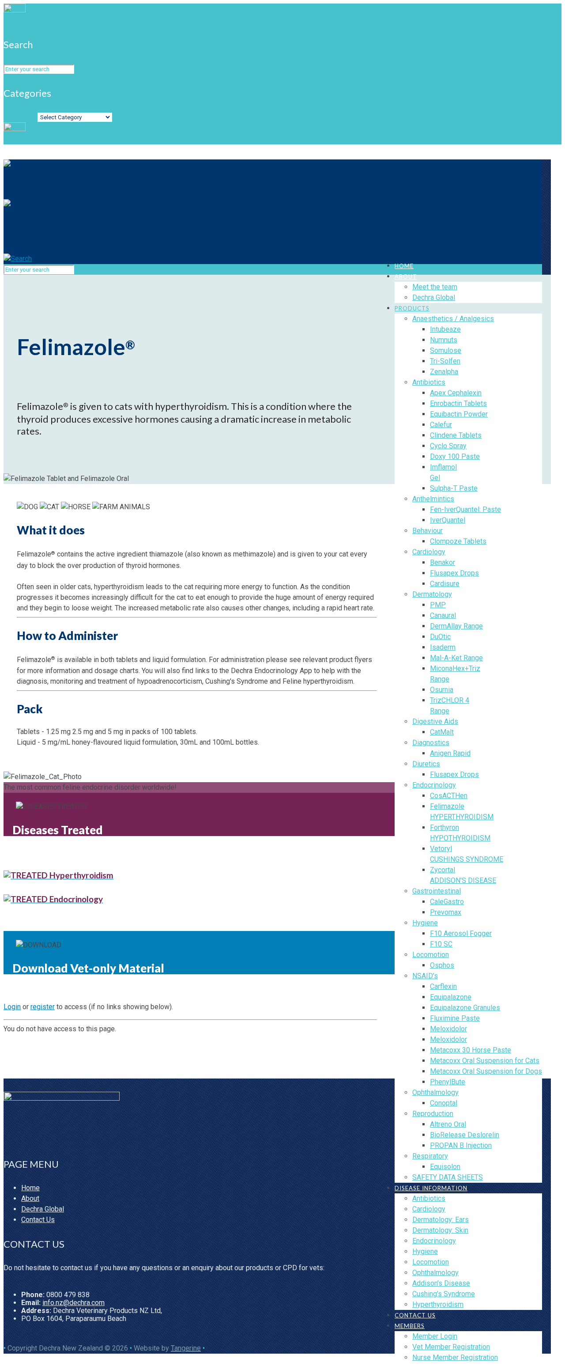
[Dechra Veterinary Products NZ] (173, 199)
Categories (21, 117)
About (30, 1198)
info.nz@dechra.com (73, 1302)
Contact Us (38, 1219)
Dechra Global (42, 1209)
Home (30, 1188)
